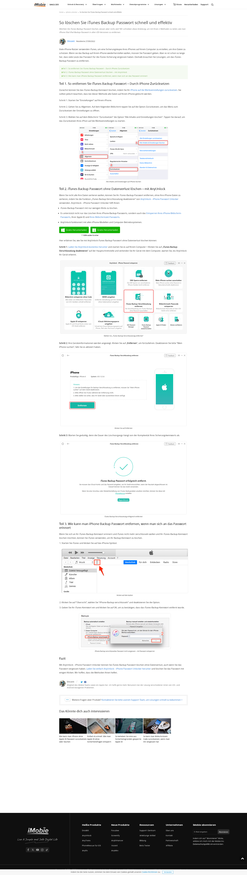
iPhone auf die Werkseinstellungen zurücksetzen (153, 90)
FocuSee (115, 830)
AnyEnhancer (117, 840)
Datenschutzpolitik (201, 844)
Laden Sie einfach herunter (118, 668)
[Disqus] (123, 780)
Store (179, 4)
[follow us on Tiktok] (46, 849)
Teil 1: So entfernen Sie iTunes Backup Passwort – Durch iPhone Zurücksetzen (96, 68)
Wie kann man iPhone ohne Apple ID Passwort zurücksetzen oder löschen (73, 739)
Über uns (170, 830)
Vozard (114, 845)
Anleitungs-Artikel (147, 835)
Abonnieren (223, 832)
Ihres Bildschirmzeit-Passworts (105, 217)
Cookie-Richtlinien (149, 872)
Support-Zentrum (148, 830)
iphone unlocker (71, 12)
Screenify (115, 835)
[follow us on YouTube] (37, 849)
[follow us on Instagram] (42, 849)
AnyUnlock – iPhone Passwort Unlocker (159, 199)
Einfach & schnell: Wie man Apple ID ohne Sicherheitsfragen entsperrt (99, 739)
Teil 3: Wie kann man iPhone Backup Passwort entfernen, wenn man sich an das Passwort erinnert (105, 76)
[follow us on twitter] (32, 849)
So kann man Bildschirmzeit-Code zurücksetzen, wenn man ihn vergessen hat (156, 739)
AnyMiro (114, 850)
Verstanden (168, 872)
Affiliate (169, 845)
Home (61, 12)
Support (204, 4)
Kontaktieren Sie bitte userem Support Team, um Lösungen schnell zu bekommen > (142, 699)
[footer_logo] (37, 836)
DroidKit (85, 830)
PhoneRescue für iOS (91, 845)
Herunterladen (191, 4)
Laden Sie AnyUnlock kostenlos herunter (88, 246)
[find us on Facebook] (28, 849)
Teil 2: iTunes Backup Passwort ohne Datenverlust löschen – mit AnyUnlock (95, 72)
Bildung (143, 840)
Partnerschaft (172, 840)
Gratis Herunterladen (76, 230)
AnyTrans (86, 840)
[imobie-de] (46, 5)
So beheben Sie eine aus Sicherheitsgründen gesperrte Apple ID (128, 739)
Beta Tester (145, 845)
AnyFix (85, 850)
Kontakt (169, 835)
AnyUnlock (86, 835)
